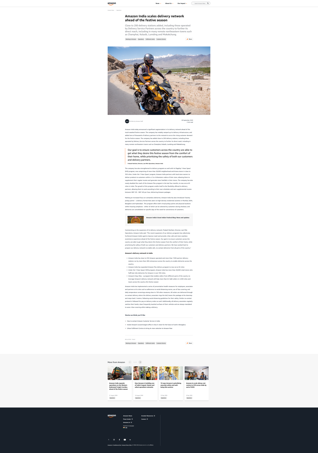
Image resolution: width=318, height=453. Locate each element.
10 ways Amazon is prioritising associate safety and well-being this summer (170, 385)
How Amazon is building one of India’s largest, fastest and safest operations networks (144, 385)
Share (190, 39)
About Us (168, 3)
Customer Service (161, 39)
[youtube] (126, 440)
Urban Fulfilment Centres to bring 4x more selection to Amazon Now (149, 328)
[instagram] (115, 440)
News (157, 3)
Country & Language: (128, 425)
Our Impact (181, 3)
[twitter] (110, 440)
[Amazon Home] (112, 4)
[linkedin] (131, 440)
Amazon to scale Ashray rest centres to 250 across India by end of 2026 (196, 385)
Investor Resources (147, 416)
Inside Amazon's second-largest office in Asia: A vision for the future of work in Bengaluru (156, 325)
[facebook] (120, 440)
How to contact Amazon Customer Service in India (143, 321)
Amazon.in (126, 422)
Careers (143, 419)
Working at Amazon (131, 39)
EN (126, 428)
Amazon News (111, 10)
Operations (118, 10)
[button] (161, 4)
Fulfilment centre (150, 39)
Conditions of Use (117, 445)
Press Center (127, 419)
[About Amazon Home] (112, 416)
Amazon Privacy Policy (127, 445)
